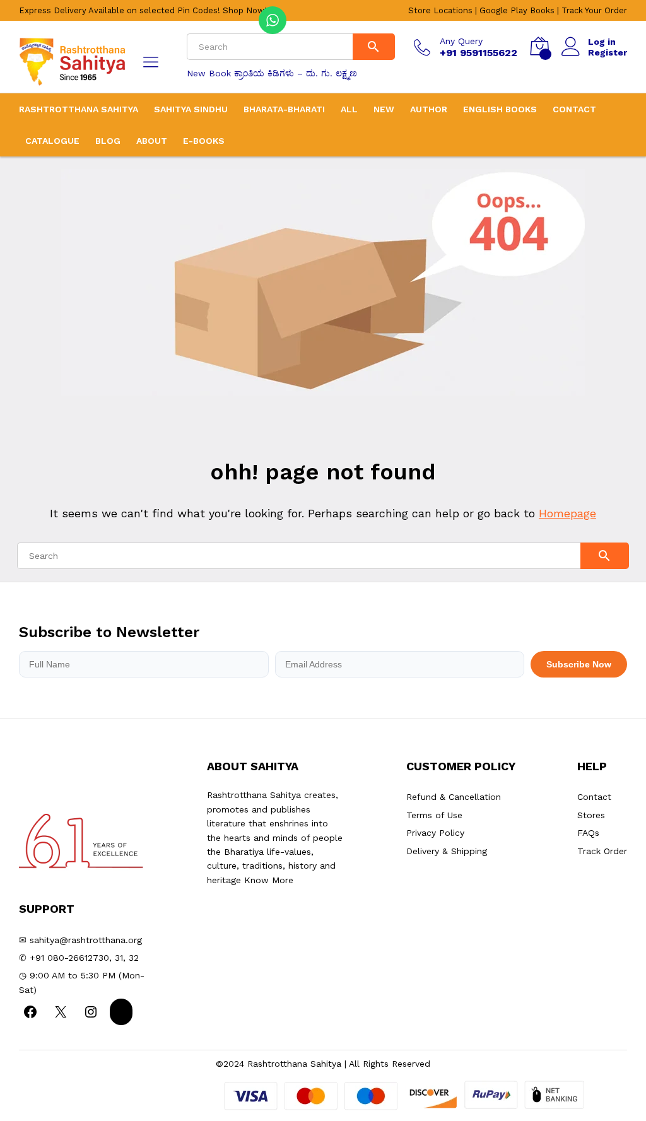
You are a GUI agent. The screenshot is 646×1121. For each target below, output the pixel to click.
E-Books (204, 140)
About (151, 140)
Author (428, 109)
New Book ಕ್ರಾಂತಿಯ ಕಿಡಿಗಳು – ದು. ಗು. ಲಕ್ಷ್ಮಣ (272, 73)
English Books (500, 109)
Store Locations (440, 10)
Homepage (567, 513)
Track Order (602, 851)
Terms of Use (434, 815)
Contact (574, 109)
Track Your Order (594, 10)
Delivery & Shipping (446, 851)
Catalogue (52, 140)
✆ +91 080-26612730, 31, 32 (79, 958)
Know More (268, 880)
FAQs (588, 833)
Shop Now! (245, 10)
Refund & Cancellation (453, 797)
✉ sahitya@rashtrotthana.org (80, 940)
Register (607, 52)
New (383, 109)
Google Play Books (517, 10)
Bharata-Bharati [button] (284, 109)
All (349, 109)
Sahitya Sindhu (191, 109)
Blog (107, 140)
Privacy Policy (435, 833)
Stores (591, 815)
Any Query (461, 41)
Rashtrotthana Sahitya (78, 109)
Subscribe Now (578, 664)
